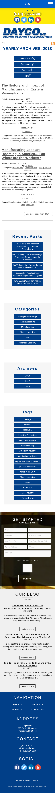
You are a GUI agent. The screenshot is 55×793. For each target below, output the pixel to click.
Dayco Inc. (29, 101)
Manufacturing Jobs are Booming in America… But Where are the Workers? (23, 154)
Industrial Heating (27, 322)
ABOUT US (17, 704)
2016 (27, 386)
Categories (26, 64)
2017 (27, 381)
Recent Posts (26, 58)
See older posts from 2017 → (38, 214)
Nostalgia (29, 135)
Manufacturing (48, 103)
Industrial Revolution (43, 135)
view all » (27, 599)
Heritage (13, 135)
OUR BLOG (17, 710)
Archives (26, 70)
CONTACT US (38, 710)
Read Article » (27, 128)
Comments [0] (27, 132)
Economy (30, 204)
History (21, 135)
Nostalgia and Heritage (32, 103)
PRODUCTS (37, 704)
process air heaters (27, 466)
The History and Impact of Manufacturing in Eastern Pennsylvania (23, 89)
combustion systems (27, 456)
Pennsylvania (39, 141)
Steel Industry (26, 141)
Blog (3, 43)
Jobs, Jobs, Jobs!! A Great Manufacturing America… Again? (27, 274)
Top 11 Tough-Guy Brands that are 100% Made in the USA (27, 266)
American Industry (23, 138)
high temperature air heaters (27, 461)
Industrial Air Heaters (27, 435)
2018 (27, 376)
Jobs (40, 168)
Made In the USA (39, 138)
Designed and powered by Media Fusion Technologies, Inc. (27, 786)
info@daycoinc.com (27, 748)
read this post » (27, 629)
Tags (26, 76)
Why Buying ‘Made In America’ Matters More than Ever (27, 282)
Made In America (31, 168)
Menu (27, 4)
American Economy (27, 343)
